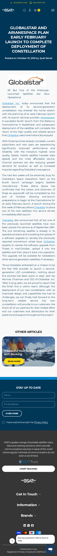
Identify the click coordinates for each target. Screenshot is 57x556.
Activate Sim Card (20, 3)
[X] (28, 525)
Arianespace (48, 117)
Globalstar (13, 135)
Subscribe (12, 413)
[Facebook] (32, 525)
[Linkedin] (24, 525)
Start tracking (28, 468)
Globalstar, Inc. (11, 103)
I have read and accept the (27, 422)
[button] (24, 10)
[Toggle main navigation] (53, 10)
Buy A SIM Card (39, 3)
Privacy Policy (41, 422)
